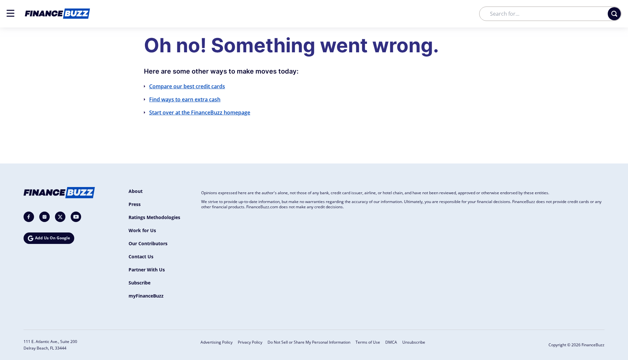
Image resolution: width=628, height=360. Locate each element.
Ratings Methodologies (154, 217)
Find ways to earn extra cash (184, 99)
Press (135, 204)
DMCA (391, 342)
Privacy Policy (250, 342)
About (136, 191)
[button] (10, 13)
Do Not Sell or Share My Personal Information (309, 342)
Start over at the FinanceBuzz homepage (199, 112)
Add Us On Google (52, 238)
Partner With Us (147, 269)
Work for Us (142, 230)
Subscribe (139, 283)
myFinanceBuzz (146, 296)
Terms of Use (368, 342)
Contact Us (141, 256)
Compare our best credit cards (187, 86)
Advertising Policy (217, 342)
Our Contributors (148, 243)
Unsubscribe (413, 342)
